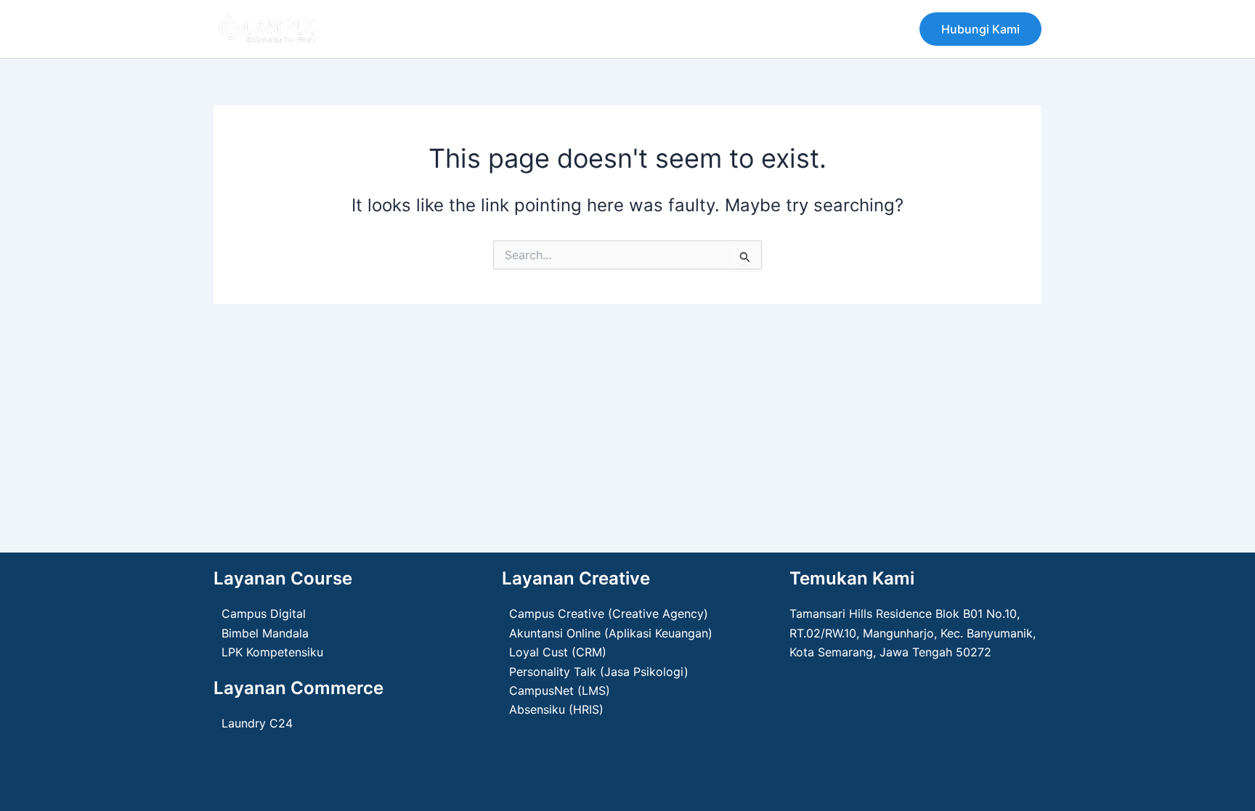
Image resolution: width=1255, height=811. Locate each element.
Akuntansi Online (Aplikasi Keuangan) (610, 633)
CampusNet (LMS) (559, 690)
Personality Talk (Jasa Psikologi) (599, 671)
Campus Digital (264, 613)
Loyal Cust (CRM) (557, 652)
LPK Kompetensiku (272, 652)
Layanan (537, 29)
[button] (980, 29)
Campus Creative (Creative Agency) (608, 613)
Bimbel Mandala (265, 633)
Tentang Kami (453, 29)
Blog (595, 29)
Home (376, 29)
